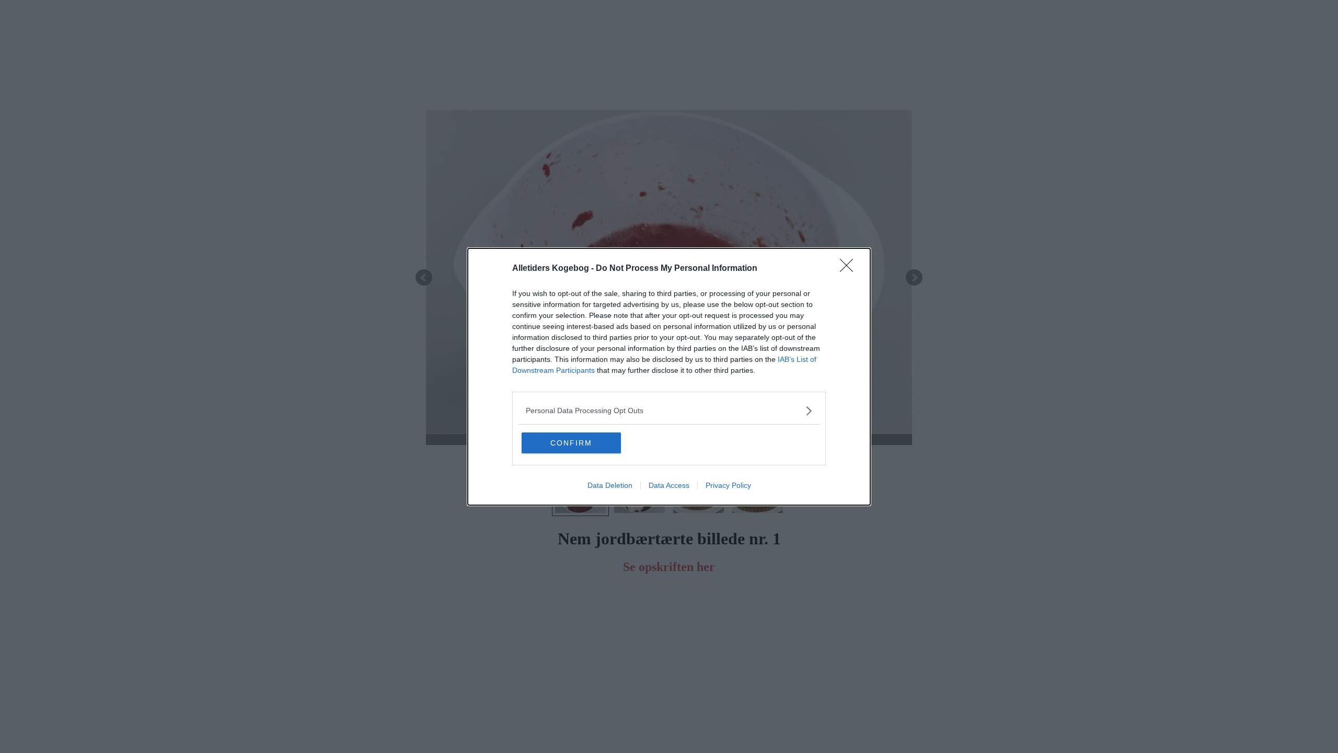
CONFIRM (571, 443)
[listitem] (669, 410)
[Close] (850, 269)
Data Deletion (609, 485)
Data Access (669, 485)
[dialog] (669, 376)
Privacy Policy (728, 485)
